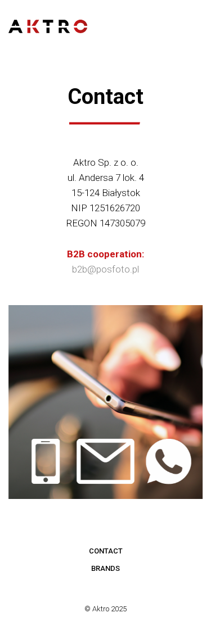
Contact (106, 551)
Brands (105, 568)
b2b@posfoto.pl (105, 269)
